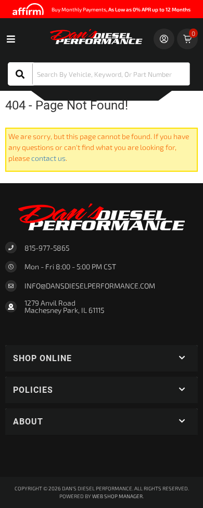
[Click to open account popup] (164, 39)
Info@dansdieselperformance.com (89, 286)
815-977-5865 (46, 247)
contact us (48, 158)
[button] (99, 74)
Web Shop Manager (117, 496)
